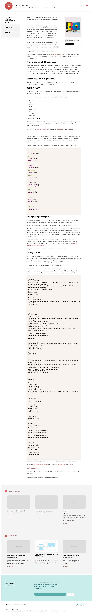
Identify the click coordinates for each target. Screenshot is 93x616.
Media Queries (8, 36)
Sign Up (71, 594)
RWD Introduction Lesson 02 (41, 464)
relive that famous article (57, 54)
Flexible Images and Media (8, 31)
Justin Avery (23, 610)
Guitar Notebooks (62, 610)
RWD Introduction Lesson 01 (40, 129)
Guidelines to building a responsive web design (30, 7)
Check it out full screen (33, 468)
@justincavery (61, 129)
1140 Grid (66, 511)
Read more (10, 517)
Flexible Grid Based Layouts (8, 26)
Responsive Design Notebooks (21, 604)
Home (16, 7)
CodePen (70, 129)
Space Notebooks (53, 610)
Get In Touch (7, 604)
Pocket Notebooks (39, 610)
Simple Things (30, 610)
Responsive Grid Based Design (16, 511)
